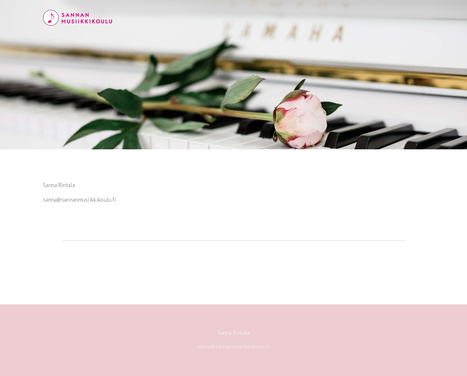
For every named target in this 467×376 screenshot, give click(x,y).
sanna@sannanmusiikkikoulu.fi (233, 346)
